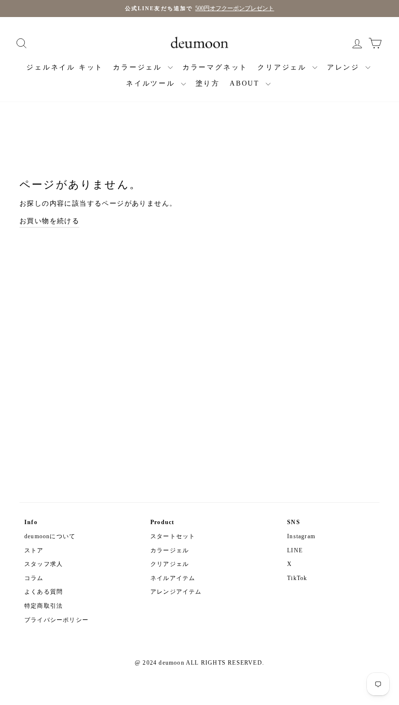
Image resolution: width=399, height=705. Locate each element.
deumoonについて (49, 536)
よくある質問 (43, 591)
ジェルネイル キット (64, 67)
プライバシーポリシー (56, 620)
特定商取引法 (43, 605)
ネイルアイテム (172, 578)
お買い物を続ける (49, 221)
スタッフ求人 (43, 564)
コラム (34, 578)
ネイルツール (152, 83)
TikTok (297, 578)
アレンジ (345, 67)
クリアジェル (283, 67)
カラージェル (139, 67)
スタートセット (172, 536)
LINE (295, 550)
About (246, 83)
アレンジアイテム (176, 591)
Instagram (301, 536)
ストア (34, 550)
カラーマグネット (215, 67)
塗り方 (208, 83)
